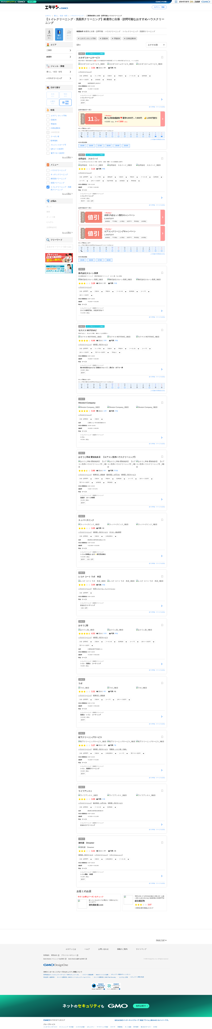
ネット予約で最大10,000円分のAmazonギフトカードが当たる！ (96, 130)
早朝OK (120, 75)
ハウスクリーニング (58, 170)
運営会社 (54, 955)
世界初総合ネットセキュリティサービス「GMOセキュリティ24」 (61, 974)
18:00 (109, 145)
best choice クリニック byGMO (53, 959)
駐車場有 (144, 75)
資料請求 (109, 177)
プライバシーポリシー (68, 955)
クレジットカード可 (58, 145)
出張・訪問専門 (84, 177)
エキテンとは (71, 949)
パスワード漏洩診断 (87, 974)
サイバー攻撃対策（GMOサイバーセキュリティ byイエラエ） (74, 977)
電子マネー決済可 (100, 352)
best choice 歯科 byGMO (76, 959)
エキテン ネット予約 (59, 116)
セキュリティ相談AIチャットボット (121, 974)
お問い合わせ (103, 949)
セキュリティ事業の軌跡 (137, 977)
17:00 (100, 145)
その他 (155, 1027)
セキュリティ (90, 1027)
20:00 (126, 145)
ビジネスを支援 (80, 1027)
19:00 (117, 145)
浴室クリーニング (57, 183)
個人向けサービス (146, 1027)
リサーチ (112, 1027)
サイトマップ (141, 949)
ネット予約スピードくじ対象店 (95, 53)
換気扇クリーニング (58, 179)
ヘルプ (87, 949)
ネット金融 (128, 1027)
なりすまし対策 (123, 977)
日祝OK (109, 75)
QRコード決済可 (84, 79)
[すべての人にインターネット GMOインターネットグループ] (195, 1)
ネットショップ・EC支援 (66, 1027)
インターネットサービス (50, 1027)
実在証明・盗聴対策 (48, 977)
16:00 (91, 145)
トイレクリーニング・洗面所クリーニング (61, 188)
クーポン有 (132, 75)
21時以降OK (109, 536)
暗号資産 (135, 1027)
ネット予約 (98, 75)
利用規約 (46, 955)
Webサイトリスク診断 (102, 974)
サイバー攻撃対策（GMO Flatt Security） (105, 977)
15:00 (82, 145)
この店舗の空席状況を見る (157, 139)
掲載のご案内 (122, 949)
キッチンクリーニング (59, 174)
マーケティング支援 (102, 1027)
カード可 (82, 180)
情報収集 (120, 1027)
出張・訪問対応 (84, 75)
